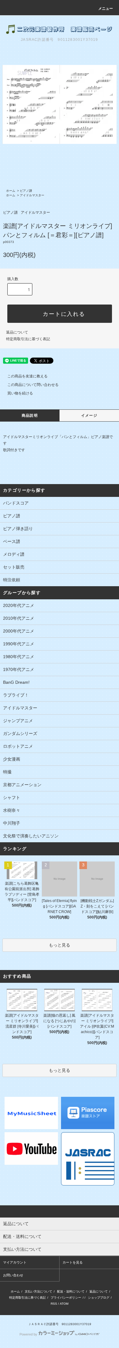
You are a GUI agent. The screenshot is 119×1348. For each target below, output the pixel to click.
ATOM (64, 1303)
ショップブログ (98, 1297)
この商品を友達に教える (27, 376)
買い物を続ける (20, 393)
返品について (17, 332)
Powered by (28, 1334)
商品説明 (30, 415)
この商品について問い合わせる (33, 385)
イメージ (89, 415)
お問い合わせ (13, 1275)
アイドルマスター (32, 195)
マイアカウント (15, 1262)
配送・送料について (71, 1291)
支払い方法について (38, 1291)
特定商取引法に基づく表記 (28, 339)
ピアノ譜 (26, 190)
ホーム (10, 190)
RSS (54, 1303)
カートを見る (73, 1262)
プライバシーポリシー (66, 1297)
